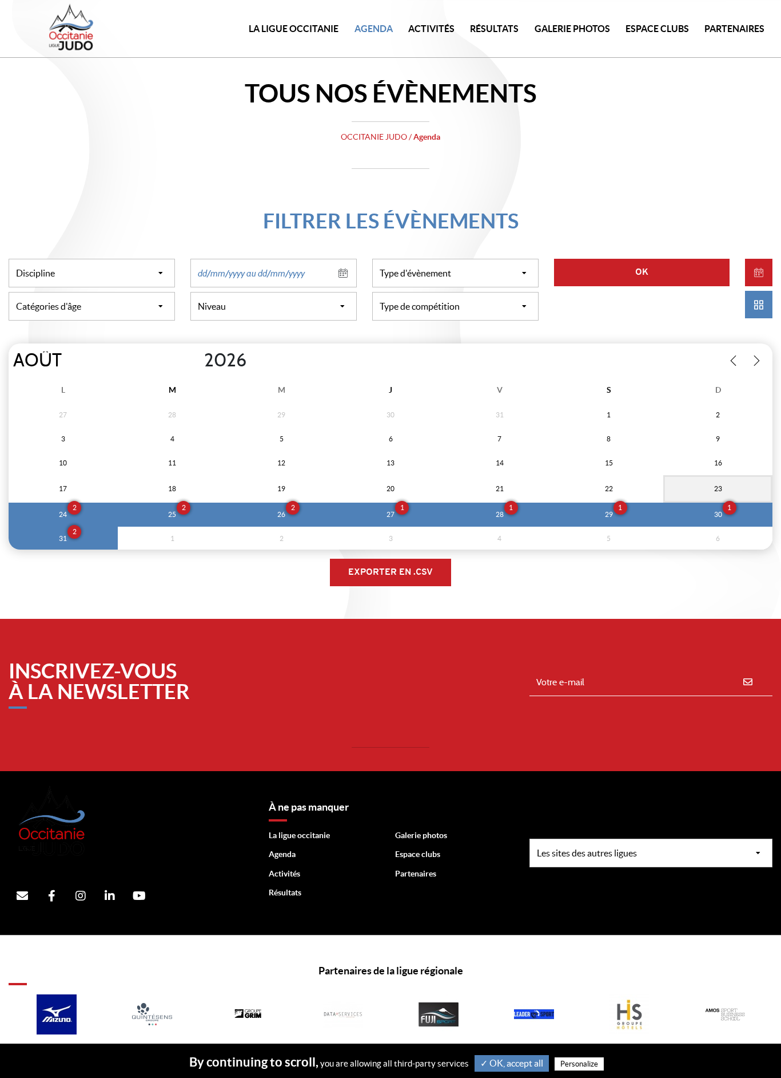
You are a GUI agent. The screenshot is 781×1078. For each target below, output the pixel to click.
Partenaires (415, 873)
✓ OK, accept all (511, 1063)
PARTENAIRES (734, 28)
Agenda (373, 28)
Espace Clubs (657, 28)
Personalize (579, 1064)
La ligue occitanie (299, 835)
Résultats (494, 28)
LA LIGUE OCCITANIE (293, 28)
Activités (431, 28)
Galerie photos (572, 28)
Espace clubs (417, 854)
